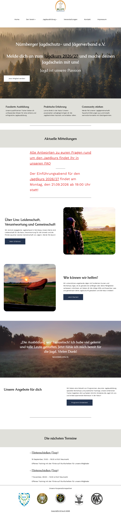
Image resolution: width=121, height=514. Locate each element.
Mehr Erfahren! (15, 241)
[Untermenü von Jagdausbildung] (56, 19)
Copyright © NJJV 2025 (60, 511)
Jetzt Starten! (73, 297)
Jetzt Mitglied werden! (17, 78)
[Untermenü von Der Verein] (35, 19)
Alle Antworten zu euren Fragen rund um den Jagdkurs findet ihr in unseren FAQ (60, 158)
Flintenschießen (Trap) (45, 452)
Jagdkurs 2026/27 (61, 56)
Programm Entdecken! (79, 402)
